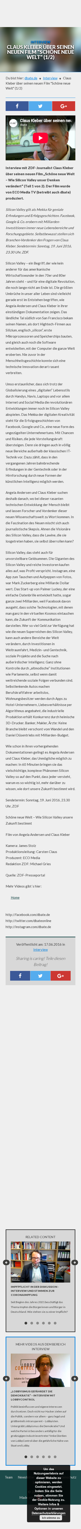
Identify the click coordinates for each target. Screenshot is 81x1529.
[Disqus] (40, 1048)
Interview (50, 78)
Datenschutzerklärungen (48, 1513)
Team (9, 1477)
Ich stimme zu (51, 1518)
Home (15, 897)
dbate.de (31, 78)
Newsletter (26, 1477)
